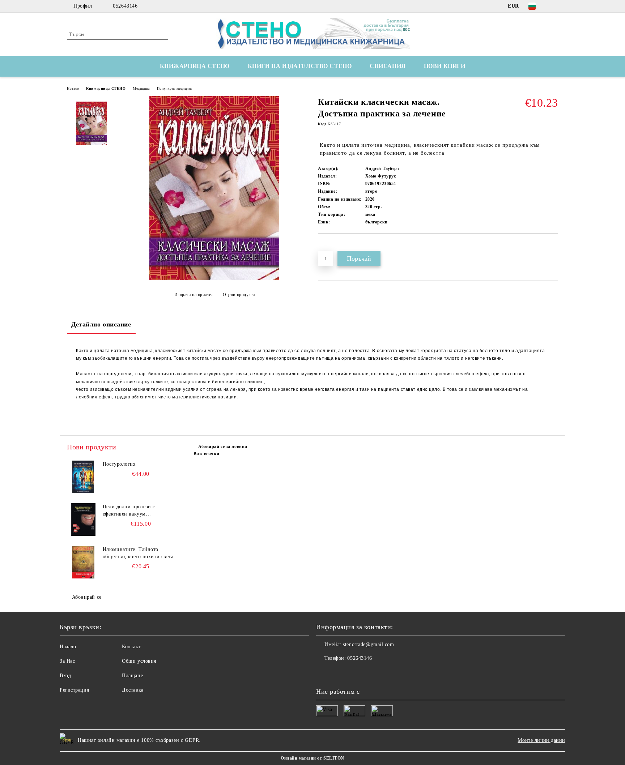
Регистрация (74, 690)
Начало (73, 88)
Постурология (119, 464)
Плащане (132, 675)
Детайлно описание (101, 324)
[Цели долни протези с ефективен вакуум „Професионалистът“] (83, 519)
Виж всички (207, 453)
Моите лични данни (541, 740)
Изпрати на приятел (194, 294)
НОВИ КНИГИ (444, 66)
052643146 (125, 6)
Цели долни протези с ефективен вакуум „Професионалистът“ (129, 511)
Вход (65, 675)
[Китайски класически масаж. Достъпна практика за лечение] (214, 278)
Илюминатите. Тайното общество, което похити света (138, 553)
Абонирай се (87, 597)
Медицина (141, 88)
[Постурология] (83, 477)
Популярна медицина (174, 88)
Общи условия (139, 661)
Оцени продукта (239, 294)
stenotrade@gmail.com (368, 644)
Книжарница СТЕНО (106, 88)
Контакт (131, 646)
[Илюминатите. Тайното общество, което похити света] (83, 562)
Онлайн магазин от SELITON (312, 758)
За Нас (67, 661)
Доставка (132, 690)
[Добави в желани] (332, 246)
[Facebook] (554, 6)
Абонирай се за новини (222, 446)
